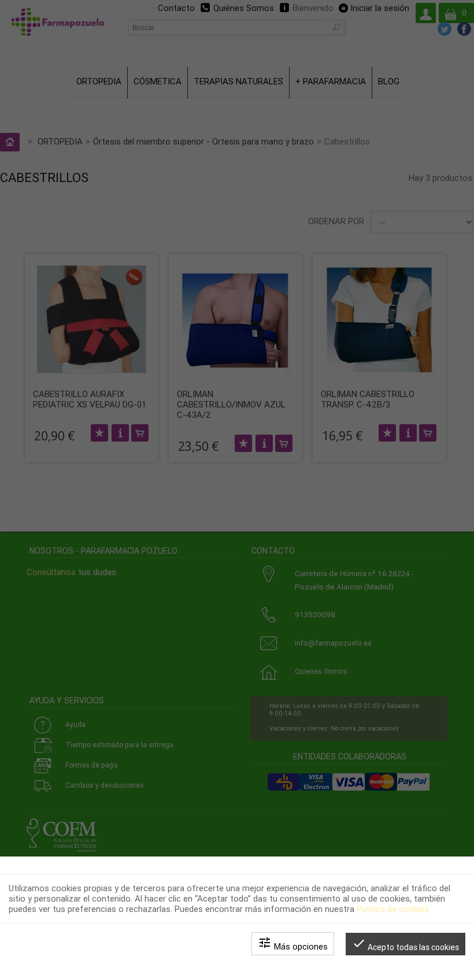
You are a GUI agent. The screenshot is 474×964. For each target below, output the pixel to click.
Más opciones (293, 944)
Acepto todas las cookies (405, 944)
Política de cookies (393, 909)
